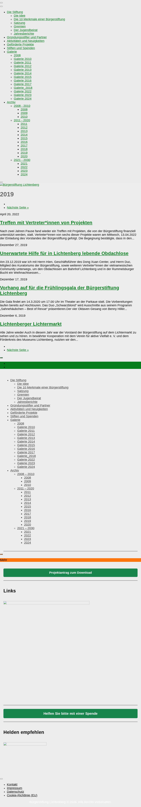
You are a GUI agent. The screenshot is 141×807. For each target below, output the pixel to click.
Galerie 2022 (22, 91)
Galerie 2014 (22, 73)
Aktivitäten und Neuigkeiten (25, 41)
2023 (24, 170)
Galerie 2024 (22, 98)
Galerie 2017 (22, 84)
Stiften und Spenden (21, 48)
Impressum (14, 788)
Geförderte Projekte (20, 44)
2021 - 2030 (22, 160)
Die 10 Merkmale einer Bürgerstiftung (39, 19)
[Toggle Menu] (1, 6)
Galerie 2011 (22, 62)
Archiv (11, 102)
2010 (24, 116)
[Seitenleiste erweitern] (1, 357)
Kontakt (12, 784)
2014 (24, 134)
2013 (24, 131)
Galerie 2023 (22, 95)
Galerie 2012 (22, 66)
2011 (24, 124)
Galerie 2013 (22, 69)
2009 (24, 113)
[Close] (1, 182)
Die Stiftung (15, 12)
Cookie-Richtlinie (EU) (22, 795)
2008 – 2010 (25, 474)
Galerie (12, 51)
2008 (17, 55)
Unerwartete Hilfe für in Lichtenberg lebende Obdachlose (64, 253)
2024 (24, 174)
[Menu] (1, 2)
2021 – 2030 (25, 528)
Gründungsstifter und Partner (27, 37)
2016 (24, 142)
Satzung (19, 23)
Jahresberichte (24, 33)
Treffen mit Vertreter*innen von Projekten (46, 222)
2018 (24, 149)
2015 (24, 138)
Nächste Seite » (18, 207)
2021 (24, 163)
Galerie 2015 (22, 77)
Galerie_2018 (23, 88)
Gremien (20, 26)
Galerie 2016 (22, 80)
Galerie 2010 (22, 59)
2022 (24, 167)
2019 (24, 152)
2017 (24, 145)
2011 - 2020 (22, 120)
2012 (24, 127)
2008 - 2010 (22, 106)
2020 (24, 156)
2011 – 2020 (25, 488)
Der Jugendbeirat (25, 30)
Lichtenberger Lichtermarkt (31, 324)
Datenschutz (15, 791)
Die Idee (19, 15)
